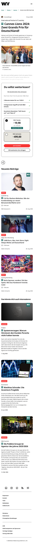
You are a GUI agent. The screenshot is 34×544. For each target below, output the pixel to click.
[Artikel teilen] (3, 162)
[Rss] (22, 488)
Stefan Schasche (5, 249)
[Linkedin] (6, 488)
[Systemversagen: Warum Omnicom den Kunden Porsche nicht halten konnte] (17, 312)
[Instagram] (11, 488)
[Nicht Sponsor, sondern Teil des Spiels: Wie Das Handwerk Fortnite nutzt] (17, 264)
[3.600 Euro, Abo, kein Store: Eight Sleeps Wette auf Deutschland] (17, 224)
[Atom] (28, 488)
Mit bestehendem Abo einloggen (16, 92)
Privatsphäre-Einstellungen (10, 518)
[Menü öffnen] (31, 4)
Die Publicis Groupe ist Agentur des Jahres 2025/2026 (14, 444)
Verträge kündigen (7, 531)
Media (3, 275)
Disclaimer (5, 513)
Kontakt (5, 498)
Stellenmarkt (6, 505)
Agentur (15, 10)
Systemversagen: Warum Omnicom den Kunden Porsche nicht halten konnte (15, 332)
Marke (3, 192)
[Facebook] (17, 488)
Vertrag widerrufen (8, 533)
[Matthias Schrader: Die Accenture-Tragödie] (17, 369)
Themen (9, 10)
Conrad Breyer (8, 17)
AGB (4, 526)
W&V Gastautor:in (5, 209)
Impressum (6, 495)
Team (4, 500)
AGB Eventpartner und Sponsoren (11, 528)
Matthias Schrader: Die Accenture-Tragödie (12, 387)
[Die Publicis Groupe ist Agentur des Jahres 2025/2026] (17, 425)
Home (2, 10)
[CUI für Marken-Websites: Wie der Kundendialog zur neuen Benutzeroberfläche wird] (17, 181)
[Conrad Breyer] (2, 17)
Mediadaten (6, 503)
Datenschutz (6, 516)
